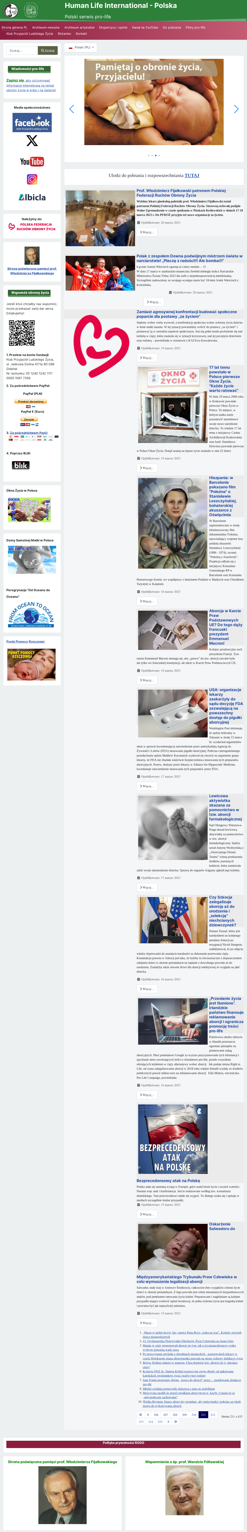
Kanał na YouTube (145, 27)
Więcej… (148, 232)
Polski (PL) (82, 47)
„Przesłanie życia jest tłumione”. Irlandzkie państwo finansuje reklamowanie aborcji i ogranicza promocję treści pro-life (226, 1014)
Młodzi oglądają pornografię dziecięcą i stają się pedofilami (179, 1389)
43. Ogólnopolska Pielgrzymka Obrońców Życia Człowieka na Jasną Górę (188, 1341)
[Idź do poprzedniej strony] (148, 1414)
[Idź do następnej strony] (168, 1421)
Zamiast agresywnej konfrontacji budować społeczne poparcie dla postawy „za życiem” (187, 314)
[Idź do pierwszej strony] (141, 1414)
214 (150, 1422)
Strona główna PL (14, 27)
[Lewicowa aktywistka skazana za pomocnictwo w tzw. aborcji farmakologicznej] (173, 827)
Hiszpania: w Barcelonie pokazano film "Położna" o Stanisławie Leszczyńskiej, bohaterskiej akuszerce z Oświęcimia (223, 496)
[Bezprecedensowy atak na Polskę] (173, 1138)
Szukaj (49, 50)
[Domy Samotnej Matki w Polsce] (154, 100)
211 (203, 1415)
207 (165, 1415)
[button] (149, 155)
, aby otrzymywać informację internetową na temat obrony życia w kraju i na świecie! (31, 85)
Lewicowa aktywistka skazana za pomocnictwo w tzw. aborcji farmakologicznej (225, 807)
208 (175, 1415)
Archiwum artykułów (79, 27)
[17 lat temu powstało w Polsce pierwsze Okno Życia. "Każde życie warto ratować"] (173, 404)
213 (141, 1422)
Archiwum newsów (46, 27)
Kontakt (81, 34)
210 (194, 1415)
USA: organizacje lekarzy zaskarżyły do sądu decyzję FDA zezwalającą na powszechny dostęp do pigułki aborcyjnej (226, 706)
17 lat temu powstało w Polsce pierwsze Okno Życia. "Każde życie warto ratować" (224, 379)
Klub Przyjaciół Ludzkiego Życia (29, 34)
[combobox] (22, 50)
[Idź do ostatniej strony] (176, 1421)
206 (156, 1415)
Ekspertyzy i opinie (113, 27)
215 (160, 1422)
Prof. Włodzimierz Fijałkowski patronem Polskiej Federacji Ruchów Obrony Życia (181, 193)
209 (184, 1415)
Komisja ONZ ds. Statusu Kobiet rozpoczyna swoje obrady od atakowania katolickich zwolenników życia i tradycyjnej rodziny (188, 1373)
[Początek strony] (239, 1522)
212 (213, 1415)
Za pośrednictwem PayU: (29, 433)
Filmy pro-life (195, 27)
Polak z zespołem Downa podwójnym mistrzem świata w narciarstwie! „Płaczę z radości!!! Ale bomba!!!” (190, 258)
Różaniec (64, 34)
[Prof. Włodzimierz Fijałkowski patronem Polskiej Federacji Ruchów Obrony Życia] (100, 218)
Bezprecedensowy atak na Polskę (168, 1180)
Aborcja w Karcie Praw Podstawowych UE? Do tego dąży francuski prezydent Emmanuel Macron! (226, 627)
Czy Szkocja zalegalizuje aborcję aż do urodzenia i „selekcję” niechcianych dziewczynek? (222, 911)
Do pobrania (172, 27)
